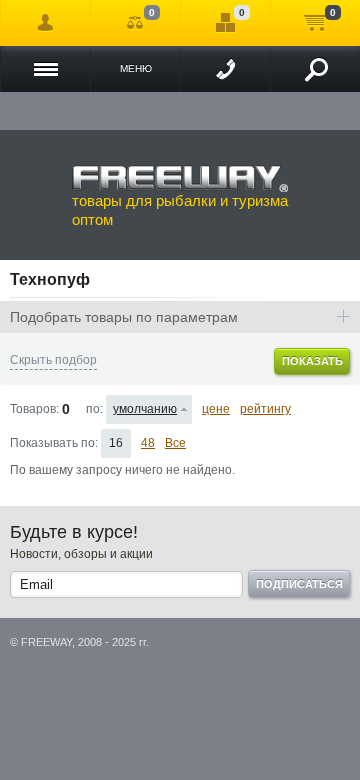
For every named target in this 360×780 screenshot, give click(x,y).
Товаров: (34, 409)
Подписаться (299, 584)
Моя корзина (315, 23)
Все (175, 443)
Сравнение (135, 23)
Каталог (45, 69)
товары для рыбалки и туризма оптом (180, 210)
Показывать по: (54, 443)
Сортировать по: (94, 409)
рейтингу (265, 409)
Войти (45, 23)
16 (116, 443)
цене (216, 409)
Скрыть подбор (53, 360)
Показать (312, 361)
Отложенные (225, 23)
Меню (136, 68)
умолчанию (145, 409)
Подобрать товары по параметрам (124, 317)
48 (148, 443)
